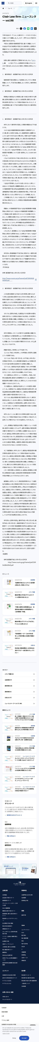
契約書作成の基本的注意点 (28, 978)
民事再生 (24, 955)
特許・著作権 (25, 944)
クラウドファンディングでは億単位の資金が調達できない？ (24, 790)
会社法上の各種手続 (7, 955)
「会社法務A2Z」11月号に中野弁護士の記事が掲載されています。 (24, 749)
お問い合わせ (5, 996)
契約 (23, 941)
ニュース (10, 8)
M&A (23, 932)
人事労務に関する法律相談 (8, 947)
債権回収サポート (6, 929)
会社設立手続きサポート (8, 898)
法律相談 (4, 895)
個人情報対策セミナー (7, 949)
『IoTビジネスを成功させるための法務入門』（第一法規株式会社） (24, 739)
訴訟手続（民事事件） (7, 926)
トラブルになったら (6, 983)
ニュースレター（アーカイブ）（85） (13, 703)
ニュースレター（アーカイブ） (29, 756)
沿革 (3, 1016)
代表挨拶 (4, 1008)
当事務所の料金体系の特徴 (9, 975)
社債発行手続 (5, 941)
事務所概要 (5, 1012)
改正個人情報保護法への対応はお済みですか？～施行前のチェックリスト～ (24, 650)
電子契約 (24, 935)
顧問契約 (4, 952)
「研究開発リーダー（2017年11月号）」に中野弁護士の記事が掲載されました (24, 636)
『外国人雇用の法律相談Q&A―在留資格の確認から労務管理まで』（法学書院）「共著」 (24, 609)
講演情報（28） (8, 686)
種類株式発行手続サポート (8, 911)
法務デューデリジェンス (8, 944)
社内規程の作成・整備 (7, 923)
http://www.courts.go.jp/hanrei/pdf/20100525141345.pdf (18, 279)
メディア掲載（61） (9, 674)
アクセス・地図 (5, 1020)
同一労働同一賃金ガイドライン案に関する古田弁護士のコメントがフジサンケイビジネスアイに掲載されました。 (24, 719)
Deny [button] (14, 1038)
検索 (8, 3)
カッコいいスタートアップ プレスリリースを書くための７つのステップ (24, 759)
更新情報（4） (8, 692)
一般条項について (26, 983)
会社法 (23, 946)
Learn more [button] (6, 1033)
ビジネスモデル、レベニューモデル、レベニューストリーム (24, 779)
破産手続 (24, 915)
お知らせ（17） (8, 697)
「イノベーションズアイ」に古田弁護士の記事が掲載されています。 (25, 769)
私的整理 (24, 898)
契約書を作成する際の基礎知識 (29, 980)
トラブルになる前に (7, 980)
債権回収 (24, 960)
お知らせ (33, 645)
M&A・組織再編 (6, 908)
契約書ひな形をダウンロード (14, 815)
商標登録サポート (6, 900)
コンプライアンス (25, 930)
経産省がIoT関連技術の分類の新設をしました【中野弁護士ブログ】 (24, 729)
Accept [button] (24, 1038)
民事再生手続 (25, 900)
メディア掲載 (32, 592)
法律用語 (24, 986)
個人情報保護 (25, 938)
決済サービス (25, 958)
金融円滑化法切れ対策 (27, 895)
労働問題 (24, 952)
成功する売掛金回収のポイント (9, 978)
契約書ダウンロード (26, 975)
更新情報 (33, 726)
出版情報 (32, 580)
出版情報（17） (8, 680)
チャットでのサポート (7, 999)
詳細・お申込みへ (11, 836)
